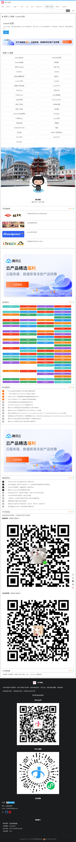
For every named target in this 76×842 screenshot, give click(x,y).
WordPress (28, 323)
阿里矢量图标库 (19, 76)
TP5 (11, 379)
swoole (62, 336)
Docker (11, 331)
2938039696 (9, 806)
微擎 (11, 320)
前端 (8, 6)
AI (62, 345)
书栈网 (56, 123)
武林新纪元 (39, 674)
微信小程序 (45, 382)
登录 (73, 11)
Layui (28, 350)
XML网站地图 (13, 823)
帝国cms (28, 339)
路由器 (28, 334)
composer (63, 331)
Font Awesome (56, 99)
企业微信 (45, 314)
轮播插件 (63, 368)
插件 (11, 334)
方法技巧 (11, 342)
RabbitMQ (28, 331)
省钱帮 (57, 6)
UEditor (28, 359)
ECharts (45, 356)
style (63, 362)
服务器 (10, 362)
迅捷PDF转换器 (19, 86)
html (63, 353)
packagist (19, 142)
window (28, 356)
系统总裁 (19, 123)
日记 (27, 6)
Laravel (11, 353)
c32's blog (32, 674)
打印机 (10, 306)
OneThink (62, 334)
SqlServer (11, 314)
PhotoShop (62, 373)
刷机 (45, 326)
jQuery (62, 376)
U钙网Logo (19, 118)
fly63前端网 (56, 95)
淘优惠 (56, 109)
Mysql (28, 353)
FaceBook (62, 323)
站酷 (56, 128)
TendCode (19, 90)
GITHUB (63, 356)
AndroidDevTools (19, 128)
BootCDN (56, 137)
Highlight (63, 311)
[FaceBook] (73, 581)
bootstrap (11, 359)
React (45, 350)
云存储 (28, 326)
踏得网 (56, 62)
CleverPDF (19, 137)
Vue (45, 336)
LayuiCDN (56, 86)
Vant (45, 306)
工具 (28, 371)
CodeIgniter (45, 339)
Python (62, 370)
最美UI (56, 76)
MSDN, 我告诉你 (56, 132)
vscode (62, 328)
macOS (45, 309)
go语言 (11, 348)
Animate (56, 72)
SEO (45, 359)
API (11, 381)
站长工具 (57, 67)
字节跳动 (28, 314)
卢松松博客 (56, 104)
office (28, 381)
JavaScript (62, 342)
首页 (2, 6)
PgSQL (45, 311)
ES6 (45, 320)
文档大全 (57, 90)
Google (28, 306)
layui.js (45, 370)
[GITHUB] (73, 584)
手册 (22, 6)
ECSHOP (45, 362)
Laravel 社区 (19, 81)
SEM (11, 325)
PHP (62, 379)
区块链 (62, 351)
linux (11, 356)
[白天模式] (73, 574)
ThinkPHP (28, 379)
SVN (45, 331)
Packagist (56, 113)
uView (62, 314)
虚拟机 (62, 339)
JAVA (45, 348)
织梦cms (62, 382)
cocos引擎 (56, 118)
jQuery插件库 (19, 57)
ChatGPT (64, 6)
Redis (11, 339)
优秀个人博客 (49, 6)
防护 (28, 342)
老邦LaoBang (19, 67)
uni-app (11, 323)
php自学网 (19, 99)
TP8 (28, 311)
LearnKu (56, 81)
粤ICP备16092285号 (50, 839)
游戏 (63, 320)
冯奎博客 (5, 674)
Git (62, 348)
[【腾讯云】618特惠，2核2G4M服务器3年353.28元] (38, 41)
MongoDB (62, 317)
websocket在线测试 (19, 113)
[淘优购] (73, 578)
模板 (63, 359)
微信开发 (28, 362)
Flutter (62, 325)
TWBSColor (19, 95)
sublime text (11, 370)
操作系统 (45, 373)
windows (63, 309)
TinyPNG (19, 72)
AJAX (45, 379)
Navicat (11, 311)
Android (28, 348)
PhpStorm (62, 365)
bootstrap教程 (19, 62)
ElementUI (62, 306)
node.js (45, 353)
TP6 (45, 334)
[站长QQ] (73, 587)
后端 (15, 6)
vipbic (27, 674)
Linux (28, 309)
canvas (45, 323)
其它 (32, 6)
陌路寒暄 (10, 674)
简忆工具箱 (19, 104)
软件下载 (45, 342)
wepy (28, 320)
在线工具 (38, 6)
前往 (6, 32)
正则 (45, 365)
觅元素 (19, 132)
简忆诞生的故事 (39, 695)
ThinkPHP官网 (56, 57)
